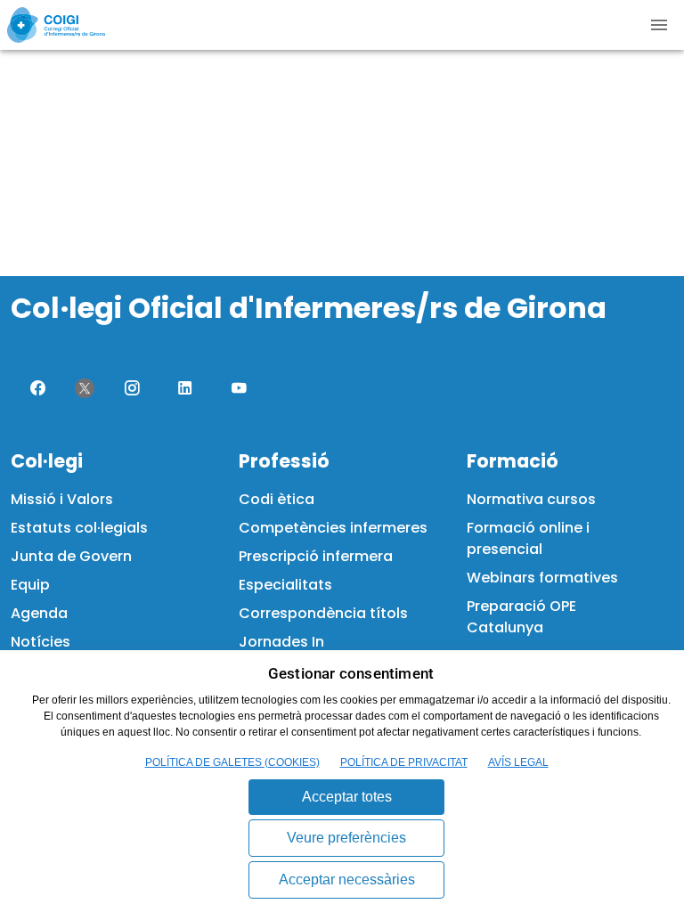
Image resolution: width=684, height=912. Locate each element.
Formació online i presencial (528, 538)
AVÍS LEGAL (518, 762)
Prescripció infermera (316, 556)
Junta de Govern (71, 556)
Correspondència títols (323, 613)
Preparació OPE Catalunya (521, 617)
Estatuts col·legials (79, 527)
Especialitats (285, 584)
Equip (30, 584)
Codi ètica (276, 499)
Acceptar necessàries (347, 879)
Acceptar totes (347, 796)
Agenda (39, 613)
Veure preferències (346, 837)
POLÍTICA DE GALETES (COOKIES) (232, 762)
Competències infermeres (333, 527)
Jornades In (281, 641)
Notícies (40, 641)
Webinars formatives (542, 577)
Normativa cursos (531, 499)
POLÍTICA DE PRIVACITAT (404, 762)
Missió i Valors (62, 499)
